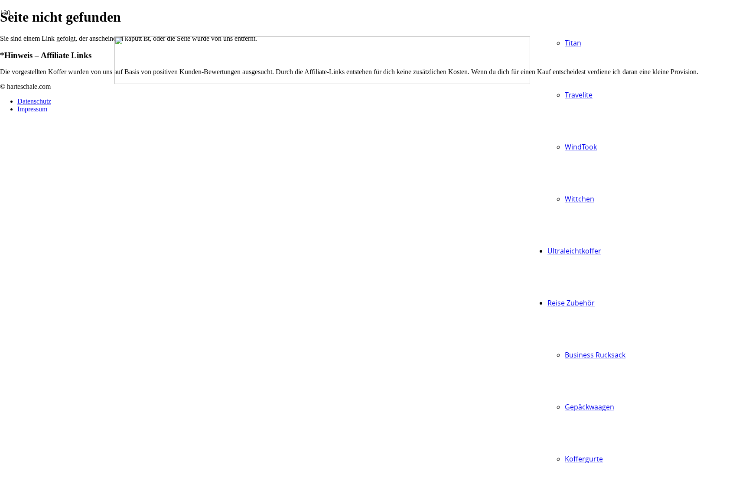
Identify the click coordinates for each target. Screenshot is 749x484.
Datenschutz (34, 101)
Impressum (32, 109)
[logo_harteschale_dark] (322, 81)
